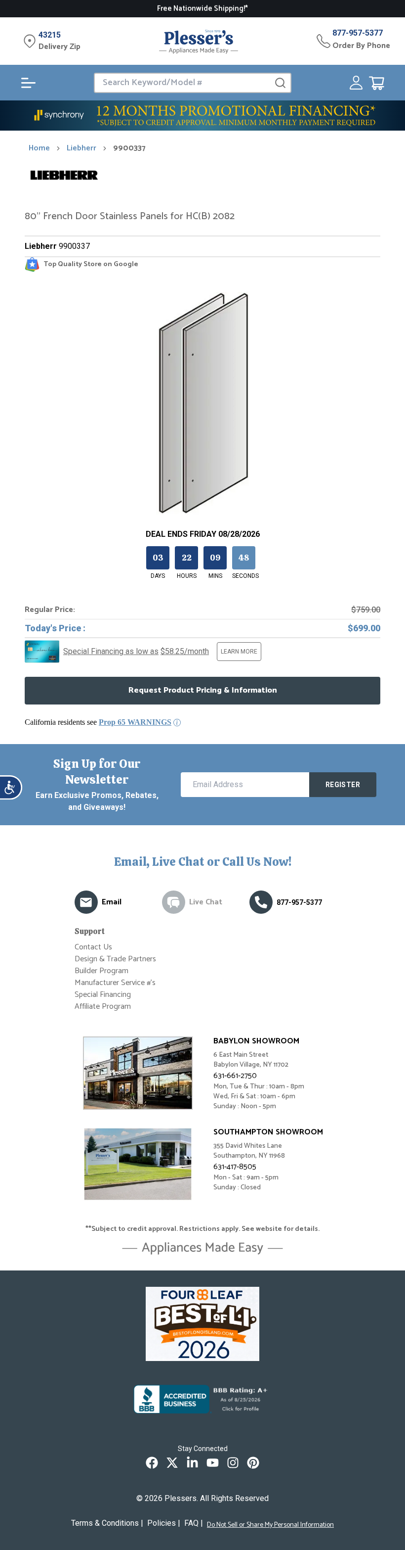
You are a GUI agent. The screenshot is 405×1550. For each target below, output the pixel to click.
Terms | (107, 1523)
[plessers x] (172, 1462)
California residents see (98, 722)
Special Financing (103, 994)
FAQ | (193, 1523)
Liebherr (81, 148)
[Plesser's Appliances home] (199, 41)
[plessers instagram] (233, 1462)
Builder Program (101, 971)
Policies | (163, 1523)
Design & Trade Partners (115, 959)
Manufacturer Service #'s (115, 982)
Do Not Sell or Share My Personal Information (270, 1525)
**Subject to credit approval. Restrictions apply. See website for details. (202, 1229)
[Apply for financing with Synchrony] (202, 115)
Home (39, 148)
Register (342, 785)
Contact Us (93, 947)
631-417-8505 (234, 1167)
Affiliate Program (103, 1006)
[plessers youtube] (212, 1462)
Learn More (239, 651)
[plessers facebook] (152, 1462)
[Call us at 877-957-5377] (261, 902)
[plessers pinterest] (253, 1462)
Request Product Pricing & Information (202, 690)
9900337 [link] (129, 148)
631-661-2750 (235, 1075)
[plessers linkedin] (192, 1462)
